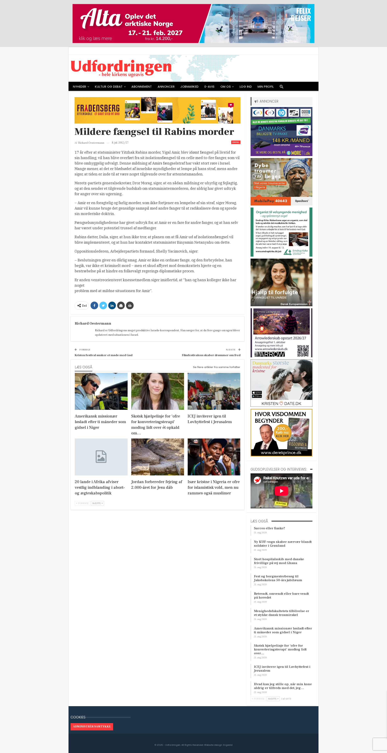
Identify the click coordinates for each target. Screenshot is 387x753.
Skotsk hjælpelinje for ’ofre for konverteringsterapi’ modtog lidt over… (280, 649)
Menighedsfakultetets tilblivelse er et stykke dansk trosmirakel (281, 613)
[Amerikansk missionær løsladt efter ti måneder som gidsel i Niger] (101, 391)
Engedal (228, 745)
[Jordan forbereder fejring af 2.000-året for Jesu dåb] (157, 456)
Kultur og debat (109, 86)
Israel (235, 142)
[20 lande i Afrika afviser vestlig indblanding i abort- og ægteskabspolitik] (101, 456)
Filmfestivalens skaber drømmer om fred (211, 355)
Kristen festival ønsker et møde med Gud (103, 355)
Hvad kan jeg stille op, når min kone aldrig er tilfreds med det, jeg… (283, 686)
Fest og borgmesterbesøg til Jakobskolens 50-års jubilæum (278, 578)
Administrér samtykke (92, 726)
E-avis (210, 86)
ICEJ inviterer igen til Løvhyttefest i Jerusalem (282, 669)
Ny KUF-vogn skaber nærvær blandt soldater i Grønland (283, 544)
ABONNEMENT (141, 86)
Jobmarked (189, 86)
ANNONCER (166, 86)
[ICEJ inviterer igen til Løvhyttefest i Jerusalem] (214, 391)
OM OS (226, 86)
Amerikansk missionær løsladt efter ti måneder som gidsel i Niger (283, 630)
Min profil (266, 86)
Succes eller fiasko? (269, 528)
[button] (281, 87)
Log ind (246, 86)
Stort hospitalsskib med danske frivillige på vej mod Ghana (279, 561)
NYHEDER (79, 86)
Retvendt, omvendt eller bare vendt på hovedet (281, 595)
